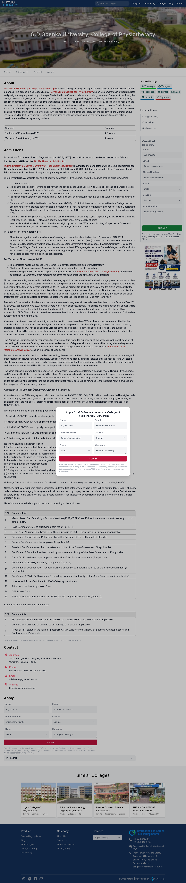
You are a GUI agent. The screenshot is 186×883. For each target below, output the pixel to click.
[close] (127, 410)
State (63, 445)
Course (99, 432)
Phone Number (68, 432)
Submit (93, 458)
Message (100, 445)
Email (98, 420)
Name (63, 420)
